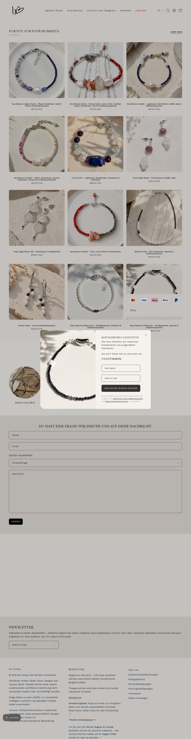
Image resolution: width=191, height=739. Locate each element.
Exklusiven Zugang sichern (120, 388)
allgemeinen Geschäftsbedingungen (128, 399)
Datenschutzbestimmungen (116, 401)
